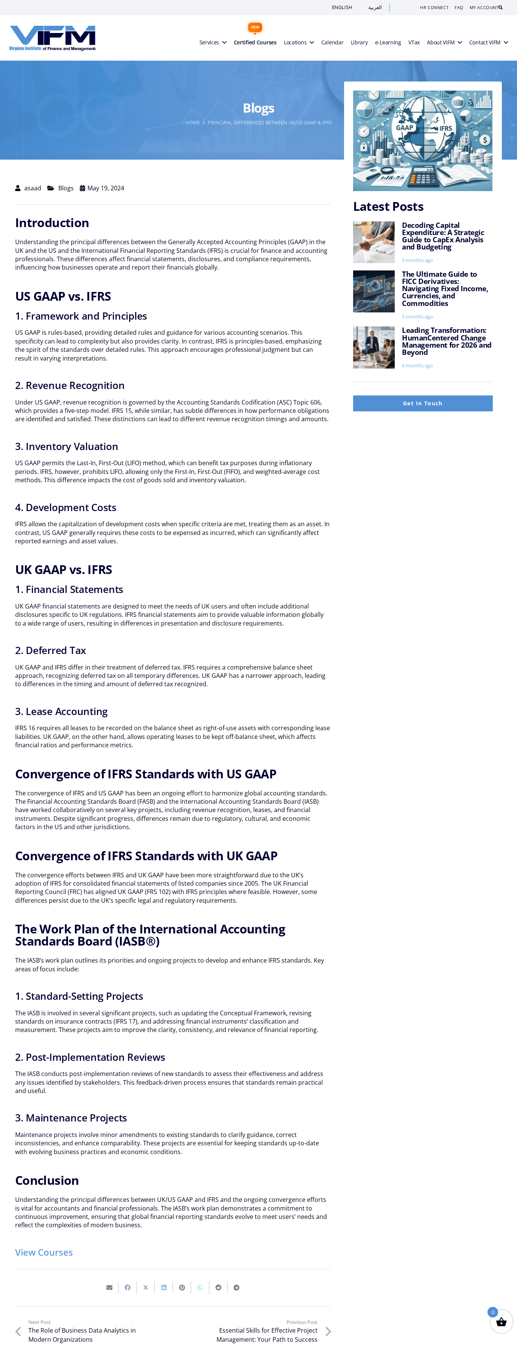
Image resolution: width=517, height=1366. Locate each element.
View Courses (44, 1252)
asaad (32, 188)
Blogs (66, 188)
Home (192, 122)
